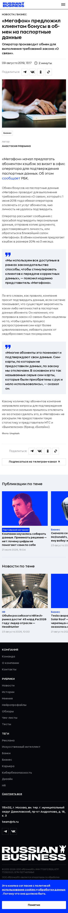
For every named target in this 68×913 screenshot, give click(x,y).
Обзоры (8, 711)
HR (4, 785)
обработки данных (52, 889)
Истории (8, 692)
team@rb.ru (10, 822)
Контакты (9, 669)
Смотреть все (12, 794)
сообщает (11, 178)
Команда (8, 656)
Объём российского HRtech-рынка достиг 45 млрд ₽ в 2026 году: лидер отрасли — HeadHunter (24, 621)
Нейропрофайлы (14, 705)
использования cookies (19, 889)
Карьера (8, 766)
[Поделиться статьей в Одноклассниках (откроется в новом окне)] (40, 72)
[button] (63, 4)
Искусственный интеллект (21, 747)
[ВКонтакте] (13, 831)
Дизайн (7, 779)
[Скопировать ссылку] (48, 72)
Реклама (8, 740)
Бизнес (22, 14)
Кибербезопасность (17, 772)
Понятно (34, 905)
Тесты (6, 724)
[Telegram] (5, 831)
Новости (8, 14)
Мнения (7, 698)
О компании (10, 663)
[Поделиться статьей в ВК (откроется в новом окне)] (32, 72)
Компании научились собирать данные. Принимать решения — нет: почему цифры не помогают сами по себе (24, 539)
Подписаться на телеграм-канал (33, 461)
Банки (6, 753)
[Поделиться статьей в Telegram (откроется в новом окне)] (24, 72)
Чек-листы (9, 717)
